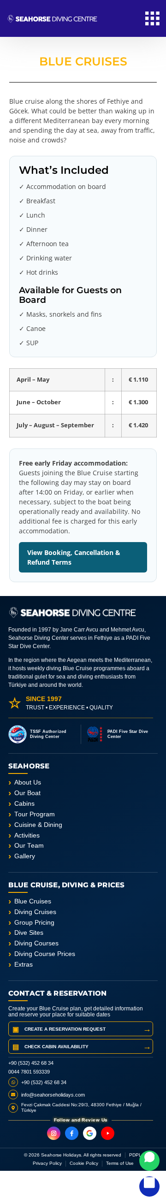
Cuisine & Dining (38, 824)
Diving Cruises (35, 912)
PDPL (135, 1154)
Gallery (24, 856)
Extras (23, 964)
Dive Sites (28, 932)
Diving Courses (36, 943)
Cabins (24, 803)
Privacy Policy (47, 1163)
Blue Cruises (32, 901)
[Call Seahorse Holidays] (149, 1186)
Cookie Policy (84, 1163)
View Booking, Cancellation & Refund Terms (73, 557)
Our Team (29, 845)
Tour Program (34, 814)
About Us (27, 782)
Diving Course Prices (44, 953)
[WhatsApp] (149, 1161)
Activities (27, 835)
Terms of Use (120, 1163)
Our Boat (27, 793)
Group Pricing (34, 922)
